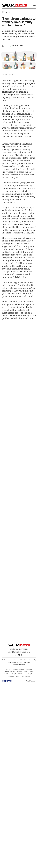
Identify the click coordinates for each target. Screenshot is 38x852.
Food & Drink (18, 674)
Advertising (27, 662)
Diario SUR (8, 669)
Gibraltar (31, 671)
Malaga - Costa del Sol (18, 669)
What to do (26, 674)
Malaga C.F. (11, 676)
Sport (32, 674)
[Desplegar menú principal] (34, 5)
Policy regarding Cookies (19, 664)
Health (11, 674)
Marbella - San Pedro (10, 671)
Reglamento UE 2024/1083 (15, 662)
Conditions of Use (22, 660)
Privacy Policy (32, 660)
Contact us (5, 660)
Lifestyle (6, 12)
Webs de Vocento (30, 681)
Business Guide (26, 676)
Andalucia (19, 671)
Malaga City (29, 669)
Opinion (18, 676)
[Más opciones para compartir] (6, 46)
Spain (25, 671)
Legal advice (13, 660)
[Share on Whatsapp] (3, 46)
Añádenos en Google (17, 45)
